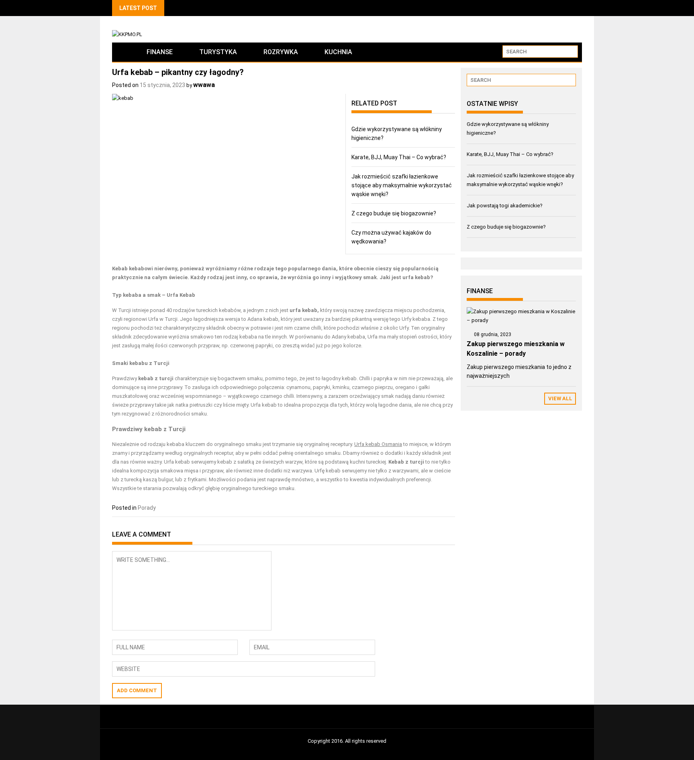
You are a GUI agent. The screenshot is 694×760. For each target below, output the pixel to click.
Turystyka (218, 52)
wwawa (204, 85)
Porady (147, 508)
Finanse (160, 52)
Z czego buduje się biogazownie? (393, 213)
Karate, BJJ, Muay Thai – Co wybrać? (398, 157)
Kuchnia (338, 52)
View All (560, 398)
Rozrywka (280, 52)
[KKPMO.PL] (122, 52)
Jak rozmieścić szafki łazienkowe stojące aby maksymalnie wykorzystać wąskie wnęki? (401, 185)
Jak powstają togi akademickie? (505, 206)
